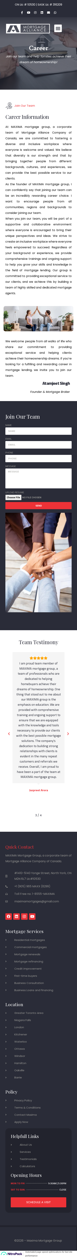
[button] (58, 28)
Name (8, 425)
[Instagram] (35, 12)
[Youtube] (29, 12)
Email (8, 439)
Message (10, 466)
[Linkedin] (42, 12)
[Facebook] (8, 916)
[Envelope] (48, 12)
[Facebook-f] (22, 12)
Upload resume (14, 492)
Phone (9, 452)
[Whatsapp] (55, 12)
